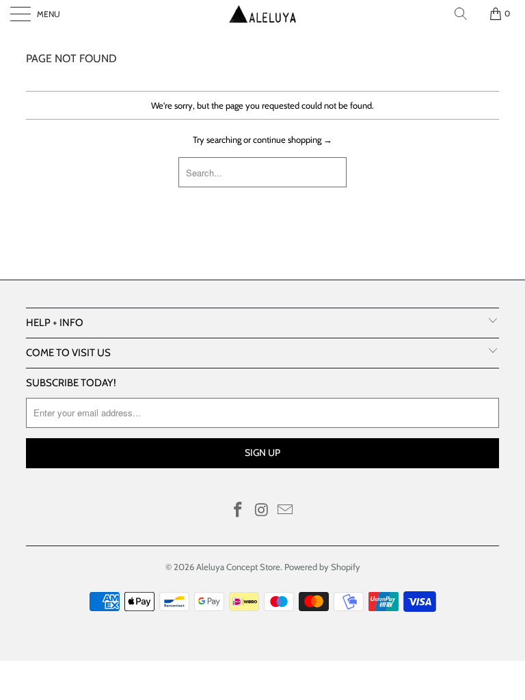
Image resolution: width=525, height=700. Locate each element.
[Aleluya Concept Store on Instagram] (262, 511)
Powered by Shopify (322, 566)
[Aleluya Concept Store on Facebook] (238, 511)
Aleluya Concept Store (238, 566)
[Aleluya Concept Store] (262, 13)
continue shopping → (292, 139)
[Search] (461, 13)
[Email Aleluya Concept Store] (285, 511)
